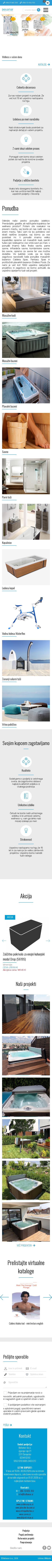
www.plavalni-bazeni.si (25, 1507)
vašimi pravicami (22, 1411)
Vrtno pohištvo (9, 724)
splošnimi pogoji (12, 1408)
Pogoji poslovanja (26, 1534)
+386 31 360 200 (11, 3)
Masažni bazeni (9, 361)
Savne (5, 451)
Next (48, 941)
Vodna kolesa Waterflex (13, 633)
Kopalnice (7, 542)
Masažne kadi (9, 315)
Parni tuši (7, 497)
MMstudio (47, 1558)
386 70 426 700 (27, 1491)
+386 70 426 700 (28, 3)
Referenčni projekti (26, 1538)
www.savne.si (25, 1514)
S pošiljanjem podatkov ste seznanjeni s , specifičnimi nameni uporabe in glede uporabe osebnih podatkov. (24, 1409)
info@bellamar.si (26, 1494)
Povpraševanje (26, 1542)
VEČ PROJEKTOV (24, 1245)
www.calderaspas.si (25, 1504)
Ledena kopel (8, 588)
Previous (4, 941)
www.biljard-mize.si (25, 1517)
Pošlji (6, 1425)
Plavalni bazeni (9, 406)
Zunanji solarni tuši (11, 679)
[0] (47, 3)
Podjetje (26, 1530)
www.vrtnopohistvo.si (25, 1511)
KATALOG (42, 64)
